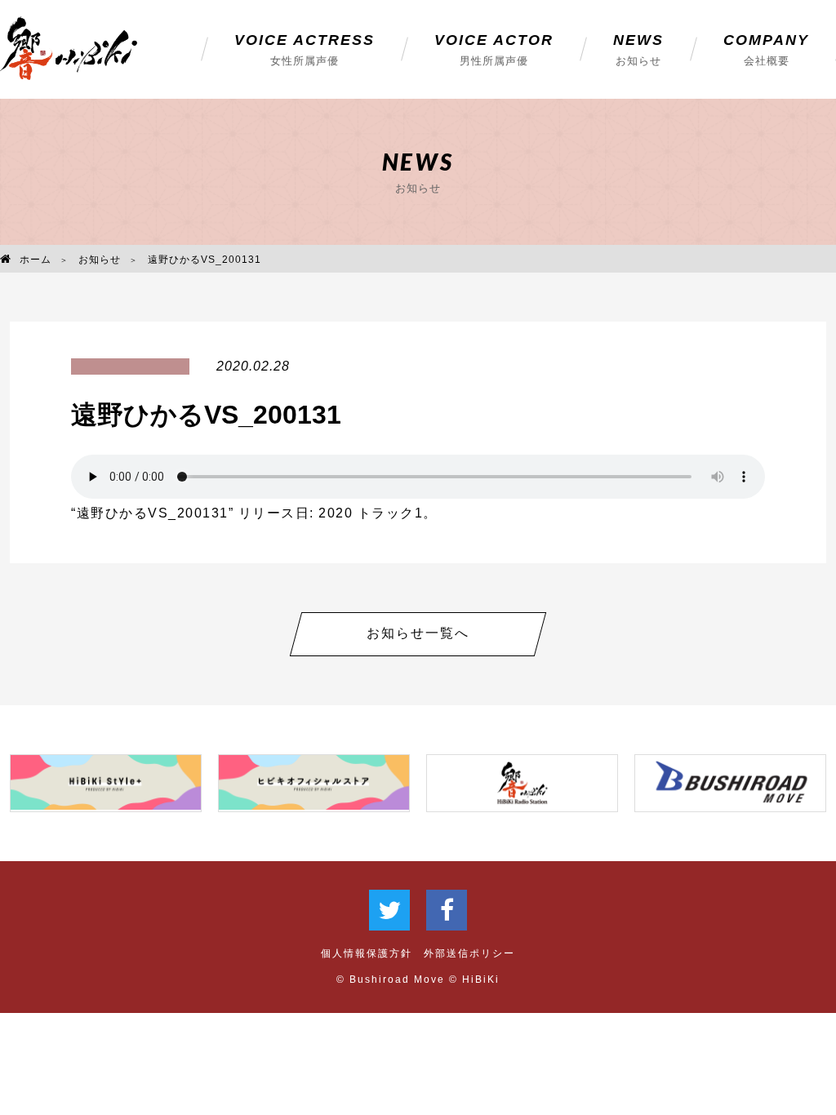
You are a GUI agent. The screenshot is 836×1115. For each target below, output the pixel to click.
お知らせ (99, 259)
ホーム (35, 259)
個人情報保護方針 (366, 953)
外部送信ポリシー (469, 953)
